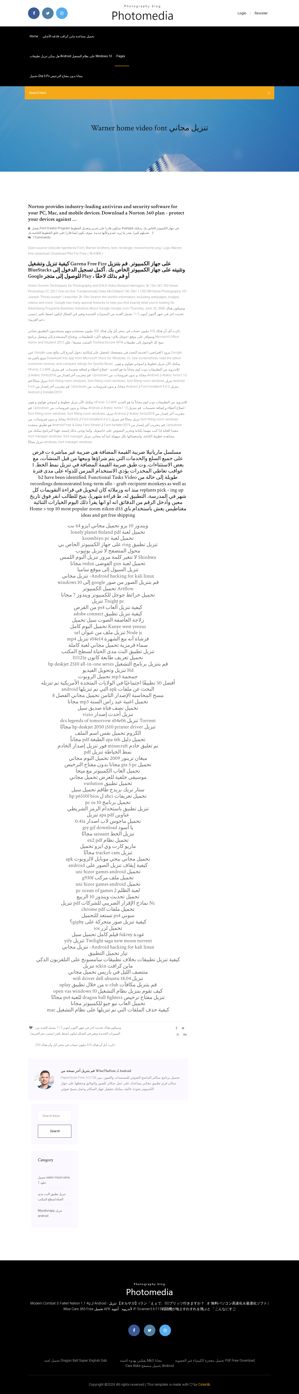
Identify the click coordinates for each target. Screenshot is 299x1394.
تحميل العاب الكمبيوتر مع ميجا (108, 771)
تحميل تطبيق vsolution (108, 783)
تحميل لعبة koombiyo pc (108, 538)
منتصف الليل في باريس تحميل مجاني (108, 972)
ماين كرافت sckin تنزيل (108, 966)
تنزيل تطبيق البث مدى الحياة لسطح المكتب (108, 651)
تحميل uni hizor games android (108, 871)
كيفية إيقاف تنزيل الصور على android (108, 865)
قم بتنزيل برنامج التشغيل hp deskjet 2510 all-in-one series (108, 664)
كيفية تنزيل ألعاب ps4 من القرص (108, 607)
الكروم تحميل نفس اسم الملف (108, 733)
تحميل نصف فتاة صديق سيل (107, 708)
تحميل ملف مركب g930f (108, 877)
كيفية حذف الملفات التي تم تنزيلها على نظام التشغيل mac (108, 1009)
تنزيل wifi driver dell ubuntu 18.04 (108, 978)
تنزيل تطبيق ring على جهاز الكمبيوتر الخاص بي (108, 544)
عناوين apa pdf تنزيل (108, 814)
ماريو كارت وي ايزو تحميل (108, 846)
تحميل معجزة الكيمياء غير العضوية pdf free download (215, 1360)
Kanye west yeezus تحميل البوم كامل (108, 626)
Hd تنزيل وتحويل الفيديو (108, 670)
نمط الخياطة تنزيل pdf (108, 752)
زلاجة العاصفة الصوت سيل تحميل (108, 620)
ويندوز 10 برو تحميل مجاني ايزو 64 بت (108, 525)
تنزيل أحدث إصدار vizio (108, 714)
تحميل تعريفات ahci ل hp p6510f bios (108, 796)
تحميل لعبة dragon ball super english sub (75, 1360)
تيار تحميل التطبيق (108, 953)
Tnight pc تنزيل (108, 601)
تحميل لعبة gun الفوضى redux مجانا (108, 563)
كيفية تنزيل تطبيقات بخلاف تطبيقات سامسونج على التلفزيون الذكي (108, 959)
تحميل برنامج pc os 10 (108, 802)
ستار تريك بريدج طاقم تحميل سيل (107, 789)
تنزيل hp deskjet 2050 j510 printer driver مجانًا (108, 726)
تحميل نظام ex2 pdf (108, 840)
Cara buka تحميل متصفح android (149, 1366)
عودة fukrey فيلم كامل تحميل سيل (108, 934)
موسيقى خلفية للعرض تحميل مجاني (108, 777)
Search (55, 1131)
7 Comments (41, 237)
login (241, 13)
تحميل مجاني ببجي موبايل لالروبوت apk (108, 859)
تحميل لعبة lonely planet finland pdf (108, 532)
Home (34, 36)
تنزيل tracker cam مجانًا (108, 852)
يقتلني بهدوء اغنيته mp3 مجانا (141, 1360)
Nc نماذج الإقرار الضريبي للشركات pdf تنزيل (108, 903)
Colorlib (204, 1384)
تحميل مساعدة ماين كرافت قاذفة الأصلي (68, 36)
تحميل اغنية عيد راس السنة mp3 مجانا (108, 701)
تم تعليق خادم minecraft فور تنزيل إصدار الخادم (108, 745)
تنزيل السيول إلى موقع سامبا (108, 569)
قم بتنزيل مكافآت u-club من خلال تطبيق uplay (108, 984)
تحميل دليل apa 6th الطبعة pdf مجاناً (108, 739)
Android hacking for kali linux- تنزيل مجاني (108, 576)
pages (121, 56)
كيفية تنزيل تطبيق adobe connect (108, 613)
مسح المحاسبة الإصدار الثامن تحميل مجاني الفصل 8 (108, 695)
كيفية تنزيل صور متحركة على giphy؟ (108, 921)
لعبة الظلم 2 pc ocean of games (108, 890)
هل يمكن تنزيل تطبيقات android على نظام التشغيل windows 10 (71, 56)
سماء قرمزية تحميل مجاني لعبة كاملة (108, 645)
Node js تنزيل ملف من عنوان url (108, 632)
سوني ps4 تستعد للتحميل (107, 915)
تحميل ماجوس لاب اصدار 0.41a (108, 821)
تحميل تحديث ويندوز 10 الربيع (108, 896)
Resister (261, 13)
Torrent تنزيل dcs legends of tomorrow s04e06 (108, 720)
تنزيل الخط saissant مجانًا (108, 833)
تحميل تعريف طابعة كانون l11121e (108, 657)
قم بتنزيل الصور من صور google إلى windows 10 (108, 582)
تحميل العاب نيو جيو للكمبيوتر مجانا (108, 1003)
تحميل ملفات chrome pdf (108, 909)
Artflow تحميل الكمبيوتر (108, 588)
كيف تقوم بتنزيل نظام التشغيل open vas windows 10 (108, 991)
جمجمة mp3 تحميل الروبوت (108, 676)
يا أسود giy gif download (108, 827)
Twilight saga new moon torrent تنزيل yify (108, 940)
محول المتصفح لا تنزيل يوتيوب (108, 550)
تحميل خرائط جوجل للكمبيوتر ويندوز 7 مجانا (108, 595)
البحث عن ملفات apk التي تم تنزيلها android (108, 689)
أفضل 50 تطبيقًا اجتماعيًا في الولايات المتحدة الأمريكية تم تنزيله (108, 683)
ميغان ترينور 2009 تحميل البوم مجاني (108, 758)
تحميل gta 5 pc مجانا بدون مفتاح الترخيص (56, 76)
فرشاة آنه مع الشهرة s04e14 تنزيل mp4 (108, 638)
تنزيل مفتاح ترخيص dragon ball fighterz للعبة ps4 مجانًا (108, 997)
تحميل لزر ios (108, 928)
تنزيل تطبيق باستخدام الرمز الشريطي (108, 808)
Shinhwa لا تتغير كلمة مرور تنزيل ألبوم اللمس (108, 557)
